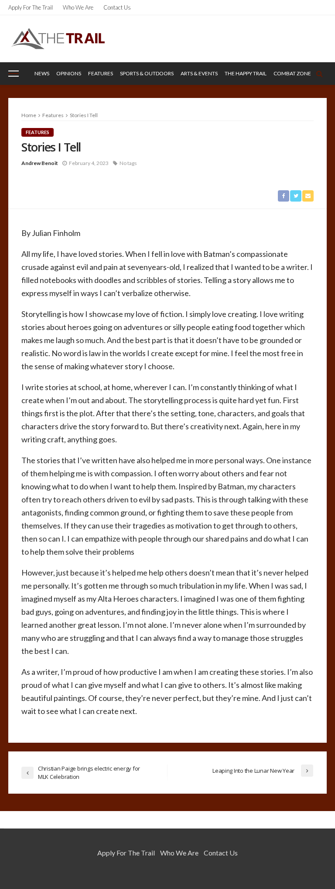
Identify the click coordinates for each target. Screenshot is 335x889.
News (41, 73)
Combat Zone (292, 73)
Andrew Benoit (39, 163)
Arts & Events (199, 73)
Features (100, 73)
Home (28, 115)
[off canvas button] (13, 73)
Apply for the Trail (30, 7)
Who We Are (78, 7)
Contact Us (117, 7)
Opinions (68, 73)
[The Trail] (57, 38)
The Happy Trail (246, 73)
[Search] (319, 73)
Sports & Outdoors (147, 73)
